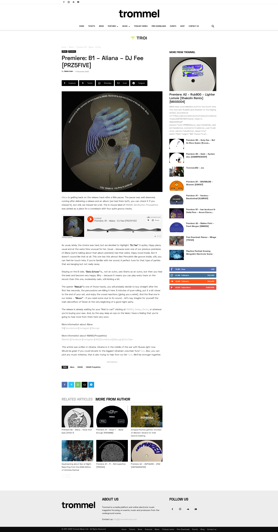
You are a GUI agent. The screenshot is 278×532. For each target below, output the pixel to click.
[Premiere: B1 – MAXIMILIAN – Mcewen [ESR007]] (176, 186)
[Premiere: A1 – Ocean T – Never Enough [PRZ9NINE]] (112, 416)
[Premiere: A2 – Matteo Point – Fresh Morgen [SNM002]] (176, 227)
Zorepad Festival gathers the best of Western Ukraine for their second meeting (146, 433)
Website (66, 340)
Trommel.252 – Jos (195, 168)
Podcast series (141, 26)
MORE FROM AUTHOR (113, 399)
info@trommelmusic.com (125, 519)
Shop (182, 26)
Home (81, 26)
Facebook (77, 340)
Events (173, 26)
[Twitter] (71, 385)
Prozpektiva (152, 205)
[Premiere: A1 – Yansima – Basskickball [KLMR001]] (176, 199)
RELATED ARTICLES (77, 399)
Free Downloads (159, 26)
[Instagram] (68, 2)
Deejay (138, 310)
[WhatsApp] (78, 385)
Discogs (95, 328)
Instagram (84, 328)
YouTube (128, 340)
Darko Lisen (68, 71)
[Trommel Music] (139, 13)
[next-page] (68, 476)
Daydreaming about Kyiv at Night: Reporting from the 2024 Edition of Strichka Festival (76, 467)
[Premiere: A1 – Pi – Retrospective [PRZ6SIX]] (112, 451)
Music (125, 26)
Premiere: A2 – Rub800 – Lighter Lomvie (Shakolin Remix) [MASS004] (192, 98)
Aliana (64, 198)
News (101, 26)
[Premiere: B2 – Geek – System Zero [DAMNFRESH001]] (176, 158)
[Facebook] (64, 2)
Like (212, 269)
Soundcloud (71, 328)
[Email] (84, 385)
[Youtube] (78, 2)
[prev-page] (63, 476)
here (142, 351)
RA (63, 328)
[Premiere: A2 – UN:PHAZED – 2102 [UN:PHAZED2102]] (146, 451)
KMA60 (129, 310)
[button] (212, 26)
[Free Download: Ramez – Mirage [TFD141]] (176, 241)
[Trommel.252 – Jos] (176, 172)
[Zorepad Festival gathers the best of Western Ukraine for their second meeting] (146, 416)
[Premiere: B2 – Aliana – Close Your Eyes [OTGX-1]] (77, 416)
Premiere (72, 51)
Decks (145, 310)
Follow (210, 275)
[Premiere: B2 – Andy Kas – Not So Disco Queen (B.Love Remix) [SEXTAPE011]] (176, 144)
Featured (112, 26)
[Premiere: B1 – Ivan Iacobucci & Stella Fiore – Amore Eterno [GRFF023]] (176, 213)
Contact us (194, 26)
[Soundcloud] (73, 2)
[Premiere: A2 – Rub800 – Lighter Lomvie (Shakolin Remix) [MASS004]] (192, 74)
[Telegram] (91, 385)
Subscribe (210, 287)
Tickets (91, 26)
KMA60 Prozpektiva (93, 367)
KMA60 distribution (135, 205)
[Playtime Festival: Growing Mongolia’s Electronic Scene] (176, 255)
